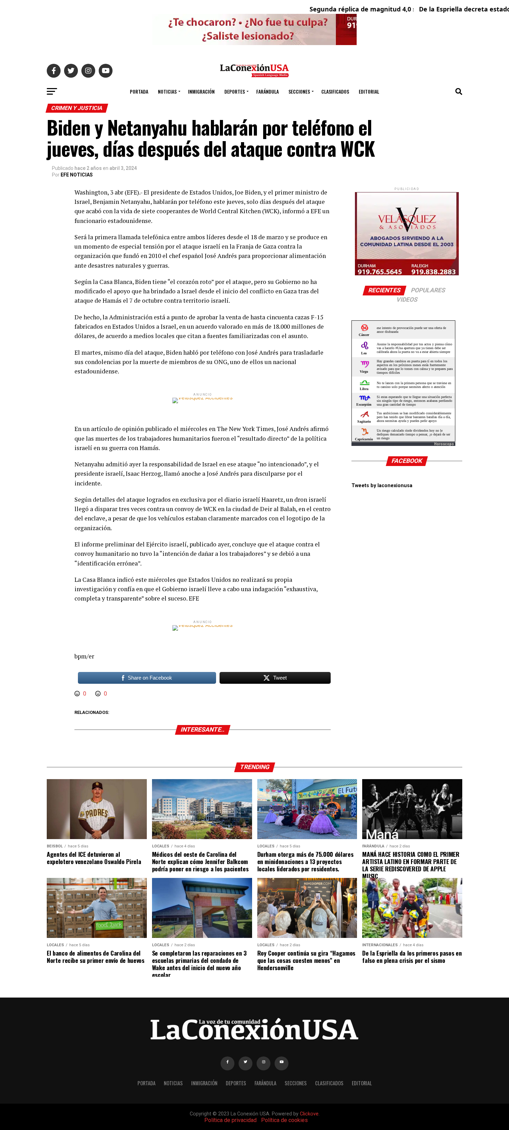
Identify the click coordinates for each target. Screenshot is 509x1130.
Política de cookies (284, 1120)
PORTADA (139, 91)
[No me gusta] (98, 693)
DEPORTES (234, 91)
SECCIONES (299, 91)
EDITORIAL (369, 91)
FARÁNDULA (267, 91)
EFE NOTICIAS (77, 175)
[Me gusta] (77, 693)
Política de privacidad (230, 1120)
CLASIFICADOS (335, 91)
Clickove (309, 1114)
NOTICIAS (167, 91)
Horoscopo (444, 444)
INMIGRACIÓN (201, 91)
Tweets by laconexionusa (381, 486)
